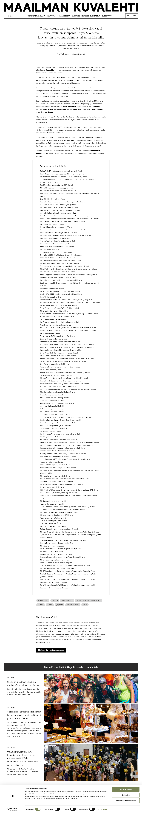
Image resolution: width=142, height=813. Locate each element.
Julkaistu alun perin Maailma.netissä (88, 600)
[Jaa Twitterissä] (61, 62)
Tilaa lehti (131, 16)
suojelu (49, 605)
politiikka (40, 605)
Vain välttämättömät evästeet (126, 801)
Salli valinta (126, 795)
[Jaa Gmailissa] (67, 62)
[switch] (57, 809)
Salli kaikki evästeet (125, 789)
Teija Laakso (65, 54)
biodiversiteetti (43, 600)
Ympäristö (76, 16)
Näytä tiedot (102, 809)
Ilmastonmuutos (67, 600)
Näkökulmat (95, 16)
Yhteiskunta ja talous (36, 16)
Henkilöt (85, 16)
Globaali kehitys (63, 16)
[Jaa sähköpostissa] (80, 62)
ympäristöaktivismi (73, 605)
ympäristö (59, 605)
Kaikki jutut (106, 16)
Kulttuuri (51, 16)
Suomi (85, 605)
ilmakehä (55, 600)
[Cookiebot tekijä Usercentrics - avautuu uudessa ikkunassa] (12, 809)
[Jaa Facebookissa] (74, 62)
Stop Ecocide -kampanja (66, 77)
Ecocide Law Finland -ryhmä (70, 101)
